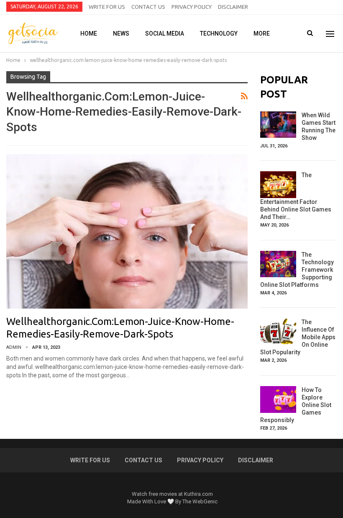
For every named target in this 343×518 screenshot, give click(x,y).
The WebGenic (200, 501)
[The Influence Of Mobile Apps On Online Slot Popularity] (278, 331)
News (121, 33)
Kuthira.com (198, 494)
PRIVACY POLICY (192, 7)
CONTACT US (148, 7)
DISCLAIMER (233, 7)
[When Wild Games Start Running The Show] (278, 124)
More (261, 33)
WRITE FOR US (107, 7)
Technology (219, 33)
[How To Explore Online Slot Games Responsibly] (278, 399)
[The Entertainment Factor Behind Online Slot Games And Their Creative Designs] (278, 184)
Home (88, 33)
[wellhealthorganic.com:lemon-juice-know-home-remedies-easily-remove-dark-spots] (127, 231)
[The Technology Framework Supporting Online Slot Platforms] (278, 264)
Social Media (164, 33)
